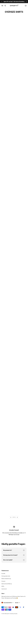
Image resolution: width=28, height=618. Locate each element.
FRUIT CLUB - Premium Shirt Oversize (19, 307)
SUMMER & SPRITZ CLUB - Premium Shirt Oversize (7, 284)
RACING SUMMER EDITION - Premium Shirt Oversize (20, 356)
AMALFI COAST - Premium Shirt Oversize (6, 307)
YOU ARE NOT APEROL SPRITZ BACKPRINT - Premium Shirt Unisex (19, 184)
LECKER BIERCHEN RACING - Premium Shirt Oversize (7, 381)
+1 (11, 63)
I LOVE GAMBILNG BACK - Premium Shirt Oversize (20, 405)
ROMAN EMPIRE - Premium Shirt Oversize (19, 284)
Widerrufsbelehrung (6, 578)
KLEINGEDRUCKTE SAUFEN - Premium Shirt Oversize (7, 107)
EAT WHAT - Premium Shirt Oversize (19, 504)
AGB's (2, 586)
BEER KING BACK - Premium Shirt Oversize (7, 454)
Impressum (4, 589)
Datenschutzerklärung (6, 583)
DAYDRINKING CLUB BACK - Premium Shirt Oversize (7, 405)
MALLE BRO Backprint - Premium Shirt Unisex (7, 183)
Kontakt (3, 573)
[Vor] (26, 1)
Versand (3, 581)
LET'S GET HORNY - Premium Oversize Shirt (7, 131)
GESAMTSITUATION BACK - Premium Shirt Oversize (7, 429)
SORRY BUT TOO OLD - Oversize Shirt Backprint (20, 57)
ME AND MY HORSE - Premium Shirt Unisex (20, 107)
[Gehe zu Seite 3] (17, 517)
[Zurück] (1, 1)
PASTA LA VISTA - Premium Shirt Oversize (20, 260)
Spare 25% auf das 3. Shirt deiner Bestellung (14, 1)
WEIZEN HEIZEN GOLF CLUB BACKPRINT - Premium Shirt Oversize (19, 158)
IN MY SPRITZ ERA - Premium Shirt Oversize (20, 381)
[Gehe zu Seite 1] (10, 517)
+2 (11, 38)
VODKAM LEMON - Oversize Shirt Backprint (7, 82)
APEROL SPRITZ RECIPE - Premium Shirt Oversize (7, 260)
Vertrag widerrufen (5, 576)
